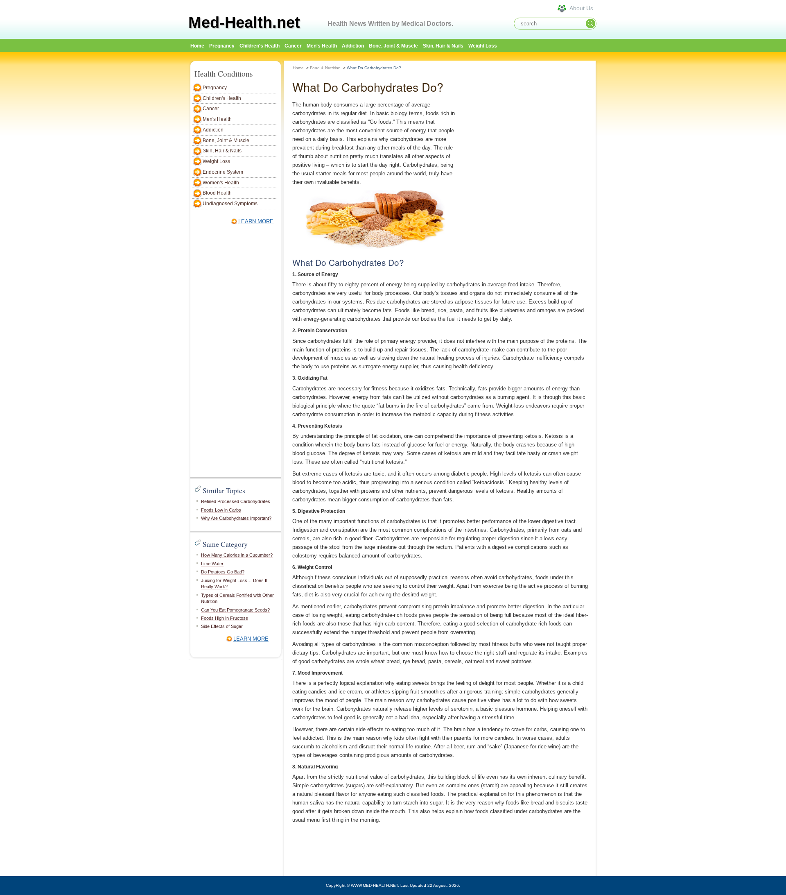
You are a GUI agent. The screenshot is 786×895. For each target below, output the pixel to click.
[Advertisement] (634, 183)
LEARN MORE (255, 221)
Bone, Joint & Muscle (393, 46)
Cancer (293, 46)
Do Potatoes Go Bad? (222, 571)
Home (298, 68)
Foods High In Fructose (224, 618)
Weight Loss (482, 46)
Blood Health (217, 193)
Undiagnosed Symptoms (230, 203)
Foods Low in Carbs (221, 510)
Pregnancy (222, 46)
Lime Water (212, 563)
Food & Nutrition (325, 68)
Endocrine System (223, 172)
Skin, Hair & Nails (443, 46)
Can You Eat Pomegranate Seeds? (235, 609)
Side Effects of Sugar (222, 626)
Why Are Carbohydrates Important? (236, 518)
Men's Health (322, 46)
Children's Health (259, 46)
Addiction (353, 46)
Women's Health (221, 183)
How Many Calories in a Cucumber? (237, 555)
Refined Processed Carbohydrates (235, 501)
